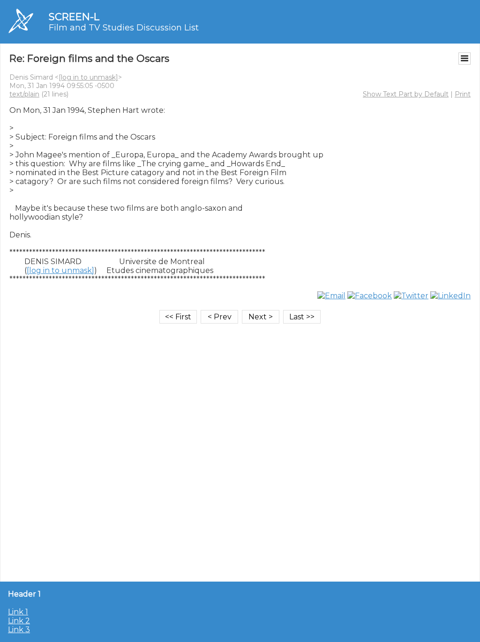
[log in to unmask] (88, 77)
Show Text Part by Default (406, 94)
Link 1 (18, 611)
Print (463, 94)
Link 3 (19, 629)
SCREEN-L (74, 16)
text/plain (24, 94)
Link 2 (19, 620)
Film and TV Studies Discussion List (124, 27)
